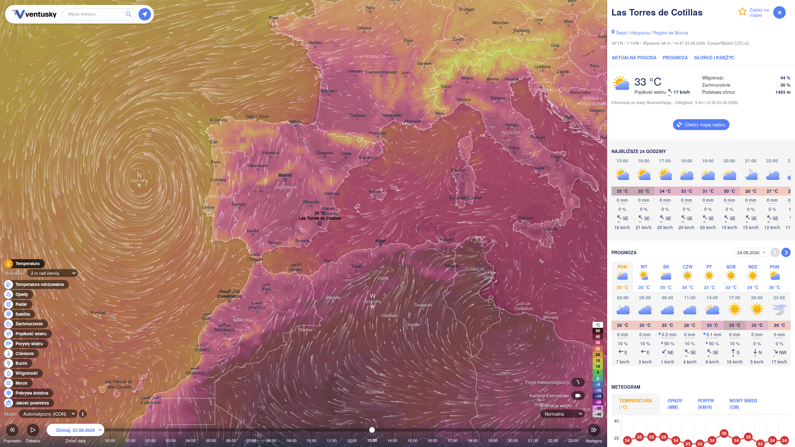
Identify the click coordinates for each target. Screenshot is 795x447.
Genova (463, 99)
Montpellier (392, 115)
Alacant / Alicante (330, 211)
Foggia (557, 156)
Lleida (346, 153)
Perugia (512, 125)
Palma (374, 191)
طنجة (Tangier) (255, 256)
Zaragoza (324, 153)
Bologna (497, 98)
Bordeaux (329, 90)
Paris (370, 7)
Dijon (408, 40)
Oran (328, 260)
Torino (445, 86)
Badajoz (238, 204)
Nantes (315, 42)
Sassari (458, 170)
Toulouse (357, 115)
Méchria (333, 297)
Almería (302, 240)
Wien (568, 21)
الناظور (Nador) (295, 267)
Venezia (511, 79)
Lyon (405, 72)
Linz (539, 19)
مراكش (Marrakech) (224, 327)
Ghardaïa (389, 315)
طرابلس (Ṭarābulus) (523, 305)
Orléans (364, 28)
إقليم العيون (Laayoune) (150, 400)
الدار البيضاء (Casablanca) (229, 293)
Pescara (537, 137)
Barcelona (368, 157)
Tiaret (356, 266)
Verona (492, 79)
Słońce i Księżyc (714, 57)
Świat (621, 32)
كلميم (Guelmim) (195, 370)
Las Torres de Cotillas (320, 218)
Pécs (594, 66)
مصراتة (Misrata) (550, 314)
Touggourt (423, 305)
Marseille (413, 121)
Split (570, 117)
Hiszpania (640, 32)
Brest (274, 17)
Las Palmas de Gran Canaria (119, 384)
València (331, 193)
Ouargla (413, 324)
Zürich (457, 39)
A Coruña (218, 120)
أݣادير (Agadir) (202, 347)
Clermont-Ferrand (381, 72)
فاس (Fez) (266, 286)
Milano (467, 78)
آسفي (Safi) (207, 316)
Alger (380, 241)
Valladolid (270, 153)
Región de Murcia (670, 32)
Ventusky (33, 14)
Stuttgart (467, 9)
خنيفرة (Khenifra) (257, 305)
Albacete (311, 202)
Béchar (306, 329)
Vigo (214, 141)
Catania (550, 229)
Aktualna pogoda (634, 57)
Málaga (274, 242)
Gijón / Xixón (257, 116)
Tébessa (452, 266)
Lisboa (208, 207)
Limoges (355, 71)
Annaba (446, 239)
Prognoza (675, 57)
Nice (440, 113)
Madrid (285, 175)
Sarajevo (597, 110)
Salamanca (257, 165)
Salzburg (521, 30)
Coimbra (218, 180)
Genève (424, 63)
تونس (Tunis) (481, 238)
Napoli (538, 168)
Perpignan (378, 133)
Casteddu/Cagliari (466, 198)
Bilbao (295, 121)
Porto (215, 162)
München (501, 22)
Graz (555, 45)
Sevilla (253, 230)
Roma (513, 148)
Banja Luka (580, 92)
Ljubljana (542, 66)
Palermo (525, 218)
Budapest (606, 36)
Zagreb (563, 71)
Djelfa (383, 278)
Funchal (98, 312)
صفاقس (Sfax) (489, 274)
